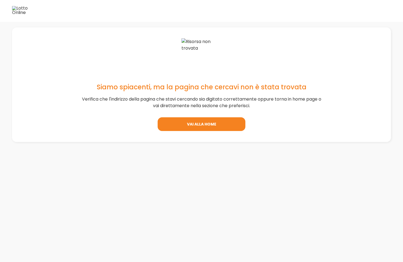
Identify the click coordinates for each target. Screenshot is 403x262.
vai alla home (201, 124)
